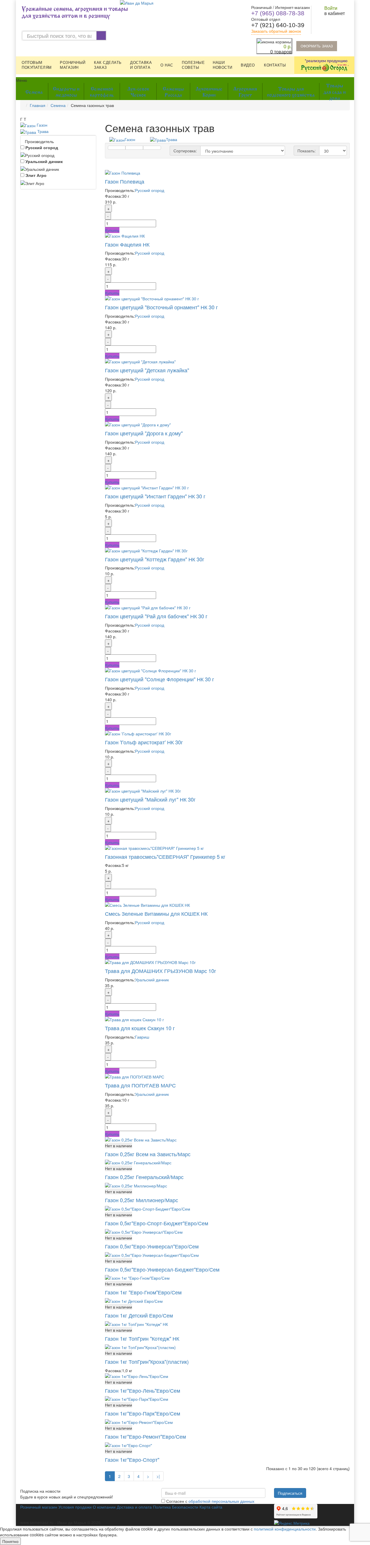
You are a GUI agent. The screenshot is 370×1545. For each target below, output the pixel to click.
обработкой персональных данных (221, 1501)
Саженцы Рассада (173, 91)
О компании (104, 1507)
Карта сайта (210, 1507)
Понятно (10, 1541)
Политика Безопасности (175, 1507)
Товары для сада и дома (334, 91)
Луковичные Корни (209, 91)
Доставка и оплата (141, 65)
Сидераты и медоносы (66, 91)
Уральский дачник (43, 161)
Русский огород (41, 147)
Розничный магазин (73, 65)
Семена (34, 91)
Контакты (275, 65)
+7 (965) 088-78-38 (277, 13)
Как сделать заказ (108, 65)
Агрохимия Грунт (245, 91)
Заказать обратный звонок (276, 31)
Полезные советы (193, 65)
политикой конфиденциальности (285, 1529)
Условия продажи (75, 1507)
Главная (37, 105)
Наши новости (222, 65)
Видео (248, 65)
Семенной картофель (102, 91)
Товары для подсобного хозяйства (291, 91)
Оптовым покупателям (37, 65)
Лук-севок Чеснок (138, 91)
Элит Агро (35, 175)
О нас (166, 65)
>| (158, 1476)
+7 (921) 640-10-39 (277, 25)
